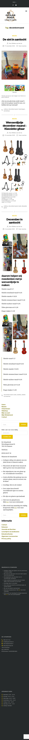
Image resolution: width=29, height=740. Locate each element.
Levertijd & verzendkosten (10, 531)
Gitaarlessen (6, 409)
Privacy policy (6, 538)
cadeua (6, 109)
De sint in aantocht (14, 39)
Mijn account (6, 413)
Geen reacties (22, 46)
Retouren (5, 527)
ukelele (19, 394)
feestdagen (21, 109)
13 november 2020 (10, 135)
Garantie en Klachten (9, 529)
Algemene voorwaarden (10, 536)
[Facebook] (12, 5)
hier (7, 502)
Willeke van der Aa (17, 43)
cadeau (6, 206)
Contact (4, 417)
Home (3, 404)
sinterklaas (7, 111)
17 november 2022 (10, 46)
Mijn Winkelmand (7, 415)
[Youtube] (16, 5)
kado (19, 206)
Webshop (5, 411)
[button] (26, 11)
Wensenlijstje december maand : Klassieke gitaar (14, 125)
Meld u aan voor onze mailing (10, 430)
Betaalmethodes (7, 534)
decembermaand (13, 109)
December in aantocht (14, 221)
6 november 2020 (10, 229)
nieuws (14, 35)
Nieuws (4, 406)
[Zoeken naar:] (10, 425)
